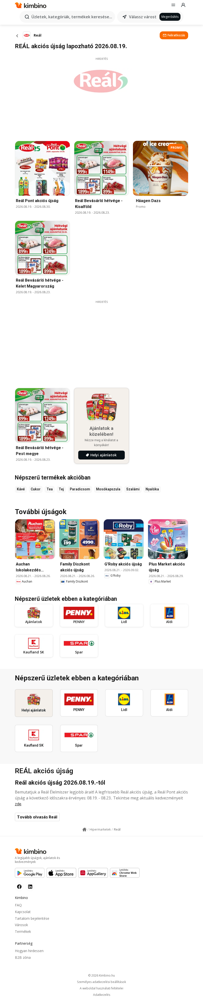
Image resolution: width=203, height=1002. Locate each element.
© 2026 (101, 975)
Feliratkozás (176, 35)
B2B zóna (23, 957)
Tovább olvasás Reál (37, 817)
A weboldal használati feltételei (101, 988)
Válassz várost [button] (142, 17)
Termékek (23, 931)
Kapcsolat (23, 911)
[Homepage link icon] (84, 830)
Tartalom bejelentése (32, 918)
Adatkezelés (101, 995)
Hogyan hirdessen (29, 950)
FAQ (18, 905)
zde (18, 804)
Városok (21, 924)
